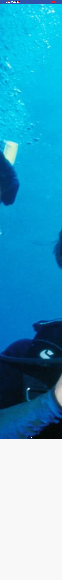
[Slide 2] (30, 437)
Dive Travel (47, 1)
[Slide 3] (31, 437)
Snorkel (36, 1)
